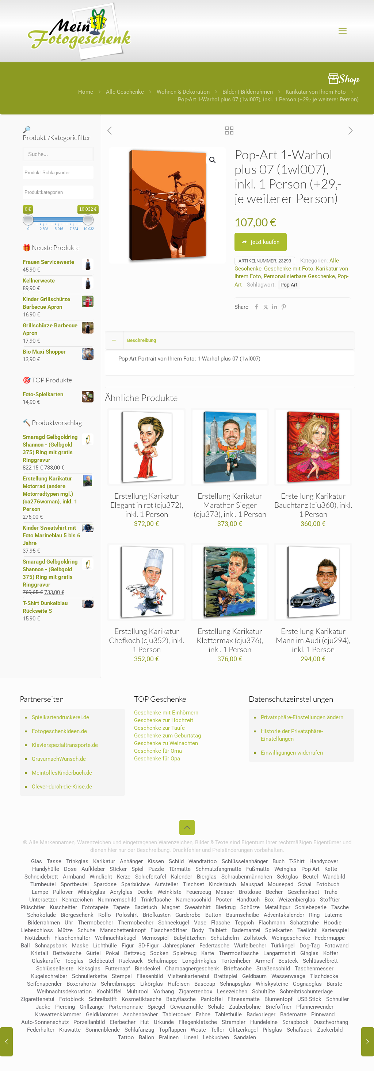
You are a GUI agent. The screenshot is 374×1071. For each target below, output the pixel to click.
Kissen (156, 861)
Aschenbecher (140, 1014)
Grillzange (92, 1007)
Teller (217, 1030)
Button (213, 915)
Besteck (288, 961)
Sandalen (245, 1037)
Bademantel (246, 930)
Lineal (190, 1037)
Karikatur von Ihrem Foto (316, 92)
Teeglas (74, 961)
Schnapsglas (235, 984)
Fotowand (336, 945)
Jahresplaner (179, 945)
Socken (159, 953)
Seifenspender (44, 984)
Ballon (146, 1037)
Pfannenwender (314, 1007)
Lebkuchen (216, 1037)
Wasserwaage (288, 976)
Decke (145, 892)
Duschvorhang (330, 1022)
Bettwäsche (67, 953)
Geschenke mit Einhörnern (166, 712)
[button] (213, 160)
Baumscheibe (242, 915)
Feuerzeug (198, 892)
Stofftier (330, 899)
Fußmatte (258, 869)
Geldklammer (102, 1014)
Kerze (123, 876)
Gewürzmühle (186, 1007)
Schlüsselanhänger (245, 861)
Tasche (340, 907)
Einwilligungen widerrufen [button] (292, 752)
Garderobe (188, 915)
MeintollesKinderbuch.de (62, 773)
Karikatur (104, 861)
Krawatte (70, 1030)
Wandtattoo (202, 861)
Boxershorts (81, 984)
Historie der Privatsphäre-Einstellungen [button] (292, 735)
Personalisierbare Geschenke (299, 276)
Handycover (323, 861)
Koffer (330, 953)
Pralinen (169, 1037)
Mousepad (280, 884)
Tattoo (126, 1037)
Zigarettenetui (37, 999)
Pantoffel (212, 999)
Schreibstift (103, 999)
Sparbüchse (135, 884)
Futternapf (117, 968)
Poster (223, 899)
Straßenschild (273, 968)
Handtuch (248, 899)
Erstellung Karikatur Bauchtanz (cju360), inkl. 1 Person (313, 505)
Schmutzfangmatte (218, 869)
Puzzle (156, 869)
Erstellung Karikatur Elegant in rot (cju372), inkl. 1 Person (146, 505)
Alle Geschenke (125, 92)
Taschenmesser (314, 968)
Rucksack (131, 961)
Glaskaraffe (46, 961)
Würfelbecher (250, 945)
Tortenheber (236, 961)
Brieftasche (238, 968)
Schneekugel (173, 922)
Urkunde (164, 1022)
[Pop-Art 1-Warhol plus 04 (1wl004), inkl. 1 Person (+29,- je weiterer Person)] (6, 1041)
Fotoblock (71, 999)
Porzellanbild (89, 1022)
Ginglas (309, 953)
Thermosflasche (239, 953)
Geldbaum (254, 976)
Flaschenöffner (168, 930)
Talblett (218, 930)
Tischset (193, 884)
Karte (207, 953)
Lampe (40, 892)
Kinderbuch (222, 884)
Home (85, 92)
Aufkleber (93, 869)
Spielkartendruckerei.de (60, 717)
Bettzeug (134, 953)
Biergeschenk (77, 915)
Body (198, 930)
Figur (128, 945)
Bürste (334, 984)
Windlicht (100, 876)
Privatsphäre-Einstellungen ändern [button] (302, 717)
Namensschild (193, 899)
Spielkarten (279, 930)
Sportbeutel (75, 884)
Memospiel (155, 938)
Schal (305, 884)
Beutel (310, 876)
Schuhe (86, 930)
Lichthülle (105, 945)
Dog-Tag (309, 945)
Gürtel (93, 953)
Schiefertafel (150, 876)
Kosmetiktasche (141, 999)
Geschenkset (303, 892)
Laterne (333, 915)
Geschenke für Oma (158, 751)
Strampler (233, 1022)
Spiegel (156, 1007)
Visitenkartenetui (188, 976)
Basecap (204, 984)
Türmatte (180, 869)
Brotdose (250, 892)
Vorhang (163, 991)
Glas (36, 861)
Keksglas (89, 968)
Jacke (43, 1007)
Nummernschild (117, 899)
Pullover (63, 892)
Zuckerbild (330, 1030)
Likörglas (151, 984)
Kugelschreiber (49, 976)
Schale (216, 1007)
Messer (225, 892)
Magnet (171, 907)
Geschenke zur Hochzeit (163, 720)
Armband (74, 876)
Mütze (65, 930)
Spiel (137, 869)
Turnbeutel (43, 884)
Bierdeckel (147, 968)
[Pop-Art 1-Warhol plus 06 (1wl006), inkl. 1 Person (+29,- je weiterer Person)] (367, 1041)
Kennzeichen (77, 899)
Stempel (122, 976)
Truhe (330, 892)
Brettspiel (225, 976)
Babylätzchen (189, 938)
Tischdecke (324, 976)
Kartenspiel (335, 930)
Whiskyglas (91, 892)
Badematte (293, 1014)
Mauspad (252, 884)
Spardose (105, 884)
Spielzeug (184, 953)
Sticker (118, 869)
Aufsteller (166, 884)
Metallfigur (277, 907)
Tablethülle (228, 1014)
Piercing (65, 1007)
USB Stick (309, 999)
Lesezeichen (232, 991)
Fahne (203, 1014)
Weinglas (285, 869)
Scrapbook (295, 1022)
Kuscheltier (63, 907)
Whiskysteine (272, 984)
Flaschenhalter (72, 938)
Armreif (264, 961)
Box (269, 899)
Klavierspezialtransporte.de (65, 745)
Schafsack (299, 1030)
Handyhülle (45, 869)
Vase (200, 922)
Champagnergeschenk (192, 968)
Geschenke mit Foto (288, 268)
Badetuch (145, 907)
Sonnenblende (102, 1030)
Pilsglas (272, 1030)
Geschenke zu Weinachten (166, 743)
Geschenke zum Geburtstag (167, 735)
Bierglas (207, 876)
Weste (198, 1030)
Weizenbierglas (296, 899)
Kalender (181, 876)
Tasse (54, 861)
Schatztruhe (304, 922)
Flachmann (272, 922)
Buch (278, 861)
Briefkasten (157, 915)
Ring (314, 915)
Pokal (112, 953)
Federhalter (40, 1030)
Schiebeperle (311, 907)
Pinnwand (323, 1014)
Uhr (69, 922)
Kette (330, 869)
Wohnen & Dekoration (183, 92)
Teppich (244, 922)
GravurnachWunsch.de (59, 759)
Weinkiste (169, 892)
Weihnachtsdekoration (64, 991)
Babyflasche (181, 999)
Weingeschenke (291, 938)
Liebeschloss (36, 930)
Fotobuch (327, 884)
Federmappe (330, 938)
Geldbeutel (101, 961)
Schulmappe (163, 961)
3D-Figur (148, 945)
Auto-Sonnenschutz (45, 1022)
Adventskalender (284, 915)
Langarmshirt (279, 953)
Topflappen (172, 1030)
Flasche (220, 922)
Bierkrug (225, 907)
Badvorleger (261, 1014)
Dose (70, 869)
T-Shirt (297, 861)
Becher (274, 892)
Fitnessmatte (244, 999)
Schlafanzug (139, 1030)
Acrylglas (121, 892)
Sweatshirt (198, 907)
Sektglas (287, 876)
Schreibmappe (118, 984)
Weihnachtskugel (116, 938)
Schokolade (41, 915)
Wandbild (334, 876)
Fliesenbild (150, 976)
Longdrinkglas (199, 961)
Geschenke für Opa (157, 758)
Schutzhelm (224, 938)
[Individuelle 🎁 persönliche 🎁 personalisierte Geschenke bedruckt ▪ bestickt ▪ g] (79, 31)
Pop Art (289, 285)
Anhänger (131, 861)
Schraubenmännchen (246, 876)
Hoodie (332, 922)
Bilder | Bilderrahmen (247, 92)
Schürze (250, 907)
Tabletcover (177, 1014)
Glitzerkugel (243, 1030)
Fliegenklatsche (198, 1022)
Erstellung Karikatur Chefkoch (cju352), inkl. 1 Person (146, 640)
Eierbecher (123, 1022)
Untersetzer (43, 899)
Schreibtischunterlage (306, 991)
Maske (80, 945)
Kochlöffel (109, 991)
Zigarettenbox (195, 991)
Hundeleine (264, 1022)
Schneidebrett (41, 876)
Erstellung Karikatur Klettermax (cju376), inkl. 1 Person (229, 640)
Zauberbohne (245, 1007)
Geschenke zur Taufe (159, 728)
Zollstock (255, 938)
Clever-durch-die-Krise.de (62, 786)
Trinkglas (77, 861)
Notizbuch (37, 938)
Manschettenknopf (123, 930)
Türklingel (283, 945)
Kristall (39, 953)
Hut (144, 1022)
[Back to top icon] (187, 827)
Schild (176, 861)
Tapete (121, 907)
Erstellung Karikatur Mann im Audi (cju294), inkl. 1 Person (313, 640)
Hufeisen (179, 984)
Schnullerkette (89, 976)
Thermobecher (95, 922)
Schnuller (337, 999)
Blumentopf (278, 999)
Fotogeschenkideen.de (59, 731)
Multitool (137, 991)
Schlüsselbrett (320, 961)
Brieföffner (278, 1007)
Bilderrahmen (44, 922)
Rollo (104, 915)
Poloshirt (127, 915)
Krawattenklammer (58, 1014)
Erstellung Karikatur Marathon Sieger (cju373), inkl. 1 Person (230, 505)
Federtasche (214, 945)
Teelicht (307, 930)
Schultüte (263, 991)
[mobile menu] (342, 31)
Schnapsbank (51, 945)
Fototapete (95, 907)
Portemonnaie (125, 1007)
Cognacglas (307, 984)
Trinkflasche (156, 899)
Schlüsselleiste (54, 968)
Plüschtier (32, 907)
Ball (25, 945)
